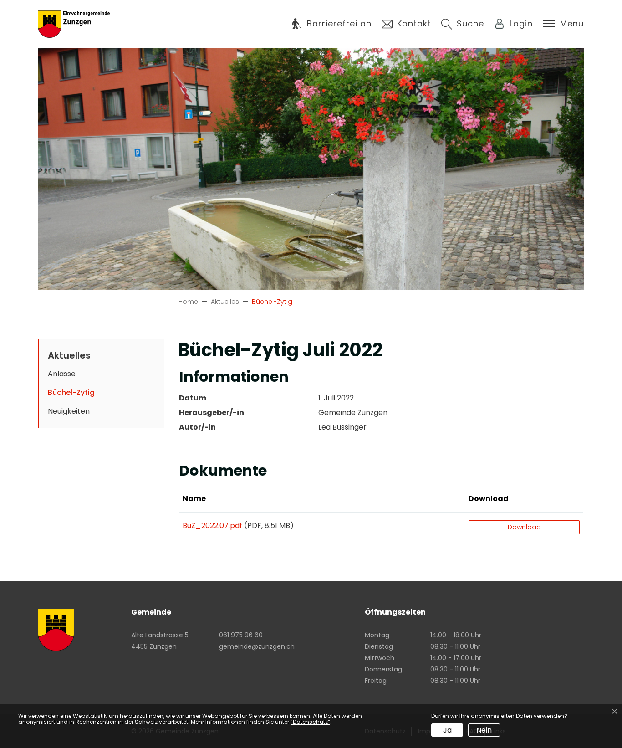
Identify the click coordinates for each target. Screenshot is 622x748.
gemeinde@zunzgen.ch (257, 646)
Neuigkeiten (69, 411)
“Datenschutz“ (310, 722)
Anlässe (62, 374)
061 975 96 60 (241, 635)
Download (489, 498)
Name (194, 498)
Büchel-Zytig (77, 394)
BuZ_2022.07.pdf (212, 525)
